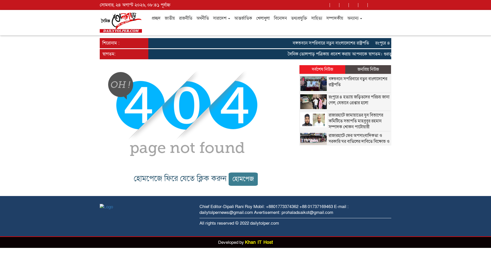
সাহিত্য (316, 18)
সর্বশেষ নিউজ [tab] (322, 69)
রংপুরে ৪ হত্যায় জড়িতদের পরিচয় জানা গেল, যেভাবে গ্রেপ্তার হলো (359, 100)
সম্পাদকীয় (334, 18)
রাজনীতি (185, 18)
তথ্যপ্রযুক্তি (299, 18)
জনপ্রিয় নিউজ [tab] (368, 69)
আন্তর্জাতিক (243, 18)
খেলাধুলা (263, 18)
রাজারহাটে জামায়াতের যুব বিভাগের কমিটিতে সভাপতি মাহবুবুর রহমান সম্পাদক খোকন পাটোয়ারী (356, 121)
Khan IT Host (259, 242)
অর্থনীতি (202, 18)
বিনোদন (280, 18)
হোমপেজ (243, 179)
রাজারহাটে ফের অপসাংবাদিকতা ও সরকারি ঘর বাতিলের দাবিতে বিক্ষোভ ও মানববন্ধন (359, 141)
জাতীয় (170, 18)
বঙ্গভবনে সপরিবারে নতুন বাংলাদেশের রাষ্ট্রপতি (327, 43)
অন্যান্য (353, 18)
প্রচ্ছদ (156, 18)
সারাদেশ (220, 18)
